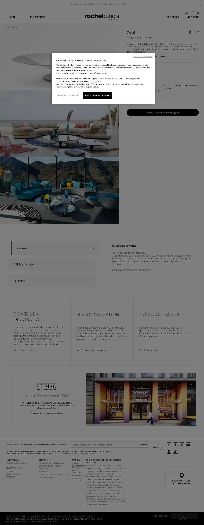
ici (97, 87)
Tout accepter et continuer (97, 95)
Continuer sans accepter (143, 57)
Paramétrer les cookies (69, 95)
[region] (103, 78)
